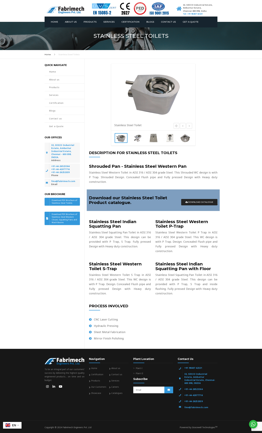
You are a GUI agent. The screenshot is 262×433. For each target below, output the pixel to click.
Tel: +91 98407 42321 (193, 13)
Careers (115, 386)
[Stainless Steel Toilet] (121, 138)
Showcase (96, 393)
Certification (130, 21)
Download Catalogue (200, 202)
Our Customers (98, 386)
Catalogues (117, 393)
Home (54, 21)
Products (90, 21)
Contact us (168, 21)
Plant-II (139, 373)
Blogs (150, 21)
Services (109, 21)
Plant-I (139, 368)
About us (71, 21)
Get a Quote (190, 21)
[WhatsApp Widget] (253, 424)
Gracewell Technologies (204, 427)
